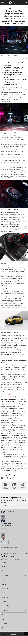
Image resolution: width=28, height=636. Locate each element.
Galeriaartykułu (14, 488)
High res (16, 55)
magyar (7, 559)
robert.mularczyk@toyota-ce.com (8, 529)
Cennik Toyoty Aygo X (6, 394)
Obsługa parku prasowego (9, 553)
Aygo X (10, 8)
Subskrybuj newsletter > (8, 505)
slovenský (17, 559)
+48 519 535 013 (4, 546)
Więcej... (13, 634)
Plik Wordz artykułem (5, 488)
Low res (9, 55)
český (11, 559)
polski (2, 559)
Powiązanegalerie (22, 488)
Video (2, 7)
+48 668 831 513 (4, 528)
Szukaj (2, 11)
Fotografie (2, 5)
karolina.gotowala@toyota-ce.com (9, 547)
